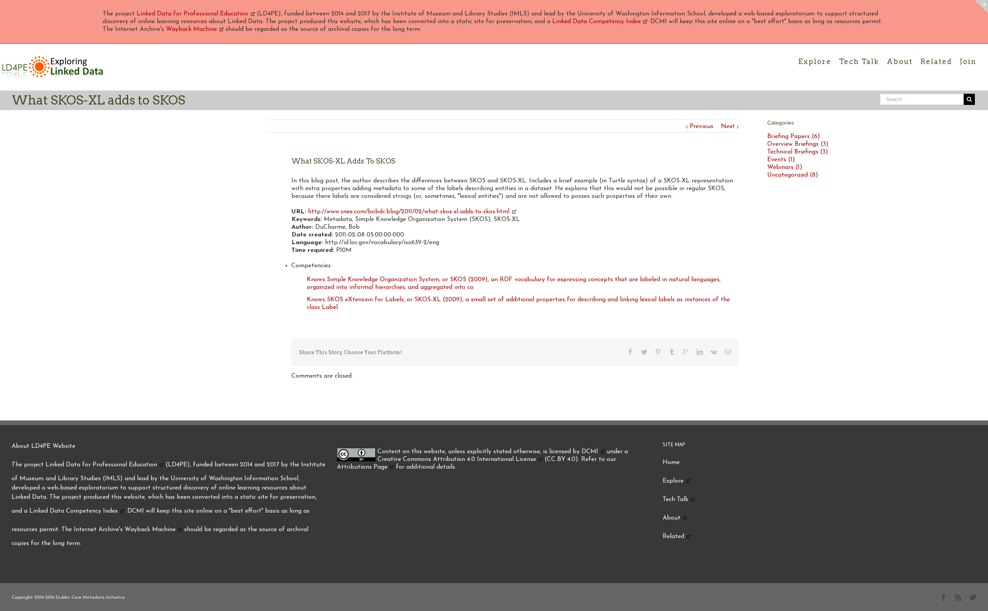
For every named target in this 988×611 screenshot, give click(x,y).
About (671, 518)
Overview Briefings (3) (798, 144)
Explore (673, 481)
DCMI (590, 452)
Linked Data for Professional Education (192, 14)
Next (728, 126)
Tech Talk (675, 499)
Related (673, 536)
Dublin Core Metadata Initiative (90, 597)
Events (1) (781, 160)
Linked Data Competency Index (596, 22)
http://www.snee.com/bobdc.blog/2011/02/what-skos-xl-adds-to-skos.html (408, 212)
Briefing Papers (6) (793, 136)
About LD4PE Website (43, 446)
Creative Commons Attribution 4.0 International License (456, 459)
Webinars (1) (784, 167)
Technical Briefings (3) (797, 152)
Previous (701, 126)
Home (671, 462)
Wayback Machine (191, 29)
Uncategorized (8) (792, 175)
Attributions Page (362, 467)
